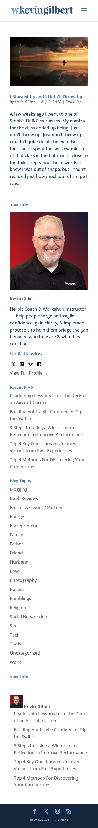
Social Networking (28, 617)
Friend (16, 553)
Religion (18, 608)
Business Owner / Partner (36, 508)
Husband (19, 562)
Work (15, 662)
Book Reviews (24, 498)
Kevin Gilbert (26, 101)
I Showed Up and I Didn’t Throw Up (46, 96)
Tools (15, 644)
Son (14, 626)
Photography (23, 580)
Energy (17, 516)
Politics (17, 589)
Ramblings (74, 101)
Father (16, 544)
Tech (15, 635)
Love (15, 571)
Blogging (18, 489)
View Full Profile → (29, 373)
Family (16, 535)
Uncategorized (25, 653)
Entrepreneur (24, 526)
